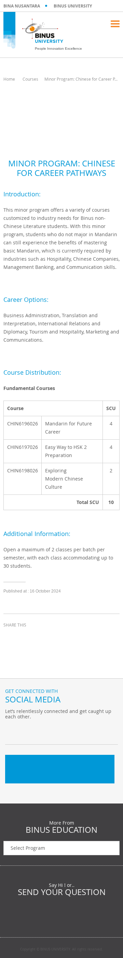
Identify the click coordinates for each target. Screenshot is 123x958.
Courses (30, 79)
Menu (115, 23)
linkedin (44, 637)
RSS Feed (46, 730)
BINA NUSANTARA (21, 6)
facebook (10, 637)
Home (9, 79)
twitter (27, 637)
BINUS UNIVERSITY (73, 6)
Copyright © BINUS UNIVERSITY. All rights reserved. (61, 949)
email (61, 637)
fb (12, 730)
